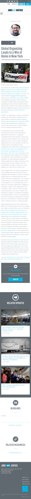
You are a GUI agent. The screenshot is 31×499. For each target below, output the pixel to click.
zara (21, 259)
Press (8, 4)
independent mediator (8, 212)
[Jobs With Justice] (15, 10)
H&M (18, 257)
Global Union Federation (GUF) (19, 121)
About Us (25, 477)
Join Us (21, 4)
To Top (25, 490)
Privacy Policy (26, 496)
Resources (25, 481)
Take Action (26, 484)
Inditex (3, 121)
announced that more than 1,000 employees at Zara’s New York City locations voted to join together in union (14, 92)
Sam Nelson (15, 38)
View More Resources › (15, 453)
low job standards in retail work (17, 240)
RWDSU (28, 257)
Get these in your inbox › (15, 425)
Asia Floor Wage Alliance (9, 230)
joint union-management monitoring (12, 210)
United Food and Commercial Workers (11, 259)
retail (24, 257)
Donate (27, 4)
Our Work (25, 479)
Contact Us (14, 4)
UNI (2, 259)
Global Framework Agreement (10, 257)
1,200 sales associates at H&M (18, 98)
